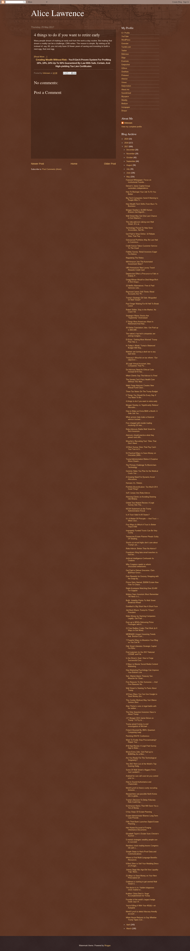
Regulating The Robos (135, 258)
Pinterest (125, 75)
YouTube (125, 36)
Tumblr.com (126, 47)
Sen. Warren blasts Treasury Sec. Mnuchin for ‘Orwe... (139, 677)
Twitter (124, 51)
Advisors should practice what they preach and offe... (140, 436)
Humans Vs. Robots (134, 483)
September (131, 161)
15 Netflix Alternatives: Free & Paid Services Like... (140, 287)
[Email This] (64, 73)
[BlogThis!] (67, 73)
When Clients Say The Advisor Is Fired (141, 376)
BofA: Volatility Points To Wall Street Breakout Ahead (141, 601)
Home (74, 163)
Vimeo (124, 82)
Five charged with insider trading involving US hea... (139, 424)
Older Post (110, 163)
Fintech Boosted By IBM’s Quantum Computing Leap (140, 731)
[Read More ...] (40, 57)
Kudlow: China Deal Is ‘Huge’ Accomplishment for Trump (138, 895)
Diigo (123, 58)
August (129, 165)
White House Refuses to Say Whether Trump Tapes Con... (141, 919)
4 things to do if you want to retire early (141, 401)
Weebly (124, 100)
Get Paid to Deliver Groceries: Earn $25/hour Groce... (140, 571)
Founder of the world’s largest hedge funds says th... (140, 901)
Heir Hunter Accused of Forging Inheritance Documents (138, 829)
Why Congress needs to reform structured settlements (138, 565)
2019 (126, 139)
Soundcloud (126, 93)
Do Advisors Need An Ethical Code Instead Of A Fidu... (140, 371)
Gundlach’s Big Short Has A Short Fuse (142, 606)
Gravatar (124, 43)
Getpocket (125, 65)
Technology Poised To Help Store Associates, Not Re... (139, 229)
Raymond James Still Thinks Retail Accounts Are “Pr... (140, 293)
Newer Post (37, 163)
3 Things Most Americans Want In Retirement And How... (139, 323)
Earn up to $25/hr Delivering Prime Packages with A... (140, 623)
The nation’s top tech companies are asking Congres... (140, 335)
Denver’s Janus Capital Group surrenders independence (138, 187)
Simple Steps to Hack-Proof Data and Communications (141, 853)
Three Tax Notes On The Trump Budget (142, 391)
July (128, 169)
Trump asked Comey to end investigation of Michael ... (137, 725)
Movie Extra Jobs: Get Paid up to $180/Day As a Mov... (139, 753)
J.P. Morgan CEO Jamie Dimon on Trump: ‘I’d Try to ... (140, 719)
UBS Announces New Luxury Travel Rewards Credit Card (140, 269)
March (129, 928)
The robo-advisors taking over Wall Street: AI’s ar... (140, 223)
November (130, 154)
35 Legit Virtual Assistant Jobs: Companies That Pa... (138, 365)
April (128, 925)
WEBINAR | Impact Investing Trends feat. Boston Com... (141, 635)
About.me (125, 89)
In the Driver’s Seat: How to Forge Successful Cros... (139, 659)
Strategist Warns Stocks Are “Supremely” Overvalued (137, 317)
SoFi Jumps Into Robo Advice (138, 493)
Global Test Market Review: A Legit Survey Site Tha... (140, 504)
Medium (124, 104)
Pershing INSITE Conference (137, 736)
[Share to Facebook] (72, 73)
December (130, 150)
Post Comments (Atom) (51, 169)
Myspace (125, 96)
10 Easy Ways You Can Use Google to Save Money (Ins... (141, 695)
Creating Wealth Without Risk (51, 60)
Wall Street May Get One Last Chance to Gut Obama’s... (141, 217)
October (129, 157)
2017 (126, 146)
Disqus (124, 111)
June (128, 173)
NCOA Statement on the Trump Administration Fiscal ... (138, 510)
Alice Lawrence (57, 12)
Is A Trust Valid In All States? (138, 515)
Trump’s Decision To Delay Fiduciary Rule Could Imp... (141, 801)
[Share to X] (69, 73)
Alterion (124, 79)
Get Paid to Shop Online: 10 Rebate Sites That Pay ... (140, 235)
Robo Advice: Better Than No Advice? (141, 548)
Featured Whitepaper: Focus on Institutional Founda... (138, 181)
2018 (126, 143)
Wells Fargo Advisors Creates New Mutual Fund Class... (140, 386)
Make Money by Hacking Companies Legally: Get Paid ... (141, 617)
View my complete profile (131, 127)
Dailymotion (126, 86)
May (128, 177)
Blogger (107, 945)
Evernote (125, 61)
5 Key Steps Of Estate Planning (139, 812)
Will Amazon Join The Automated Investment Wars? (139, 263)
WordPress (125, 40)
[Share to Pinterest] (75, 73)
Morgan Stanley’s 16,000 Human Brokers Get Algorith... (139, 211)
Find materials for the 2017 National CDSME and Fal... (140, 653)
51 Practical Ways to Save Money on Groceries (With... (141, 454)
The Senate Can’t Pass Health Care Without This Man (140, 380)
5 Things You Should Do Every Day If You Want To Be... (141, 396)
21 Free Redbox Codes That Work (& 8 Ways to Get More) (141, 629)
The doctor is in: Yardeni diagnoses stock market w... (140, 889)
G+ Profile (125, 33)
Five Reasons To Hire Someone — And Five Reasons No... (141, 683)
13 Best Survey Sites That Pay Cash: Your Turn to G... (141, 448)
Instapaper (125, 107)
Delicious (125, 54)
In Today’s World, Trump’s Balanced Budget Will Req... (140, 347)
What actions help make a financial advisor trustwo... (140, 418)
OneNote (125, 72)
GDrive (124, 68)
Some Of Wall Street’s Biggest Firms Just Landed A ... (141, 771)
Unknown (128, 123)
